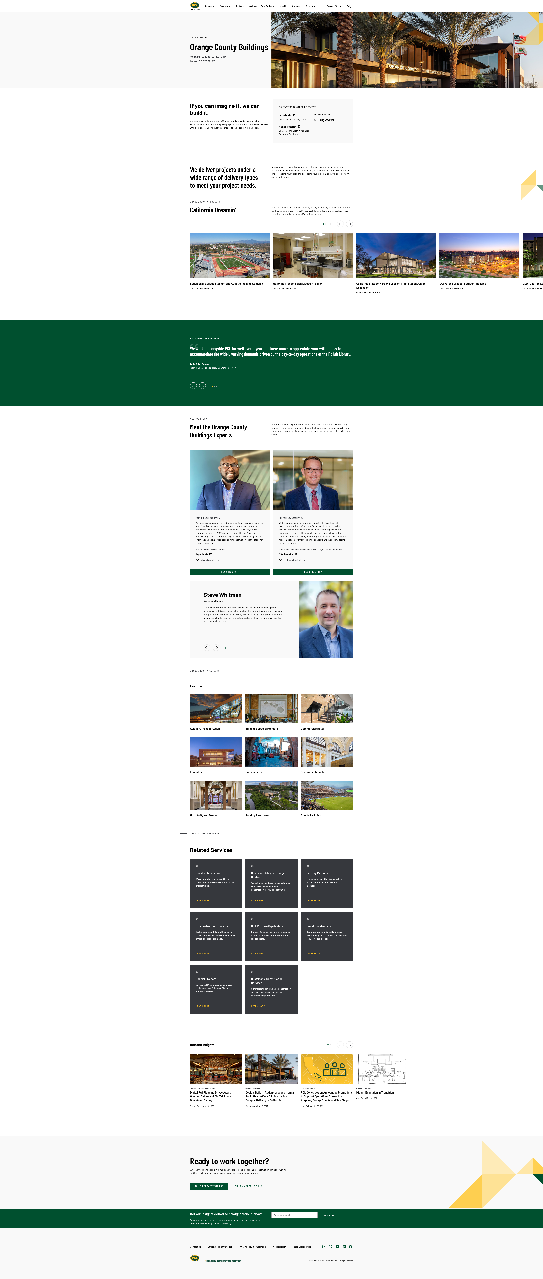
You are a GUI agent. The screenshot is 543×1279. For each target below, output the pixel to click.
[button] (323, 224)
